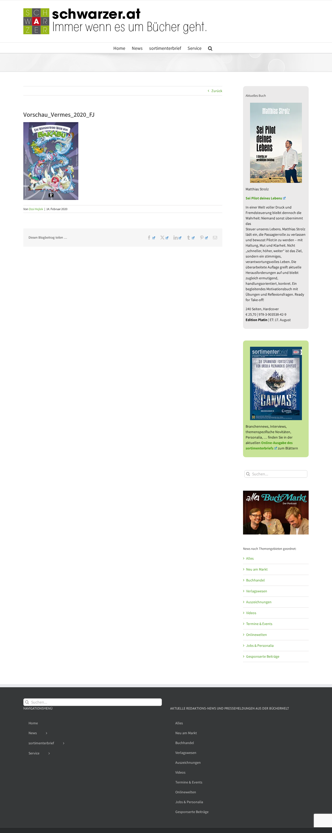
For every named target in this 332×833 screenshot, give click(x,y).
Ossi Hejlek (36, 209)
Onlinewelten (256, 634)
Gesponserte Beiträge (262, 656)
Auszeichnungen (259, 602)
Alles (250, 558)
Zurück (216, 90)
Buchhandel (255, 580)
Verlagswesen (256, 591)
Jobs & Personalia (260, 645)
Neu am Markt (257, 569)
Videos (251, 612)
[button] (210, 48)
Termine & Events (259, 623)
